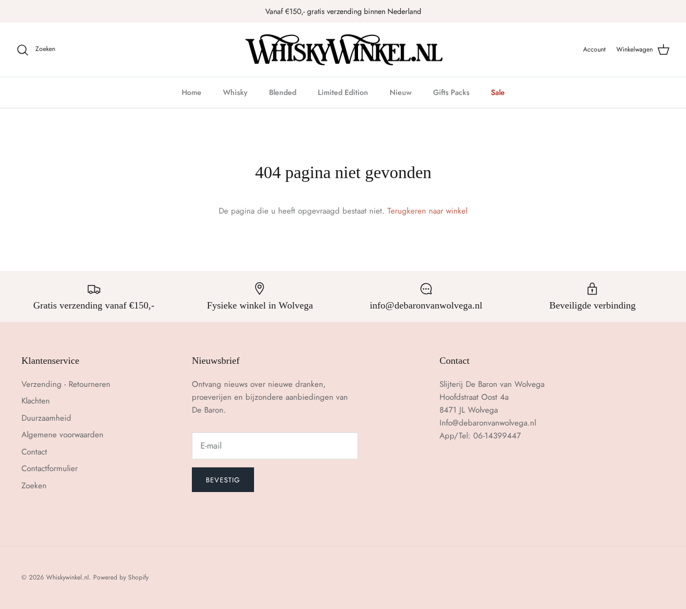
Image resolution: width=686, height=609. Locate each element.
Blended (282, 92)
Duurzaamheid (46, 418)
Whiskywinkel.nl (67, 577)
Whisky (235, 92)
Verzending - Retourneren (65, 384)
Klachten (35, 401)
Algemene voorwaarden (62, 435)
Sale (498, 92)
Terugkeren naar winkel (427, 211)
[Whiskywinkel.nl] (343, 50)
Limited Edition (343, 92)
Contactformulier (49, 468)
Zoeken (34, 485)
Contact (34, 452)
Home (192, 92)
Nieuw (401, 92)
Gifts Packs (451, 92)
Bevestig (223, 480)
